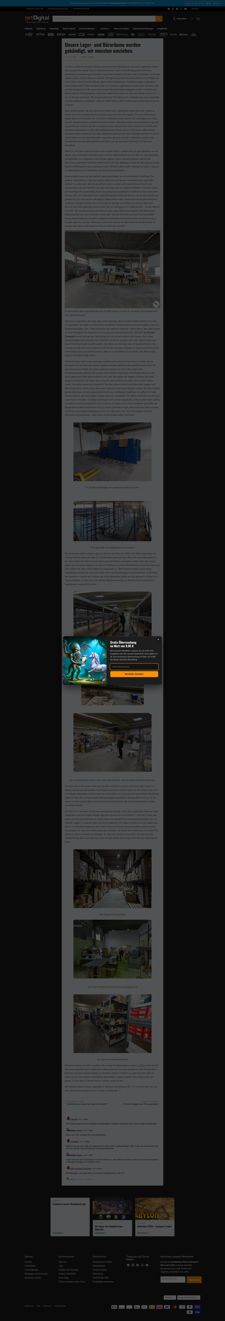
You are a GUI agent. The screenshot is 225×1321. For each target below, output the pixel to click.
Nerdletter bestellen (134, 674)
